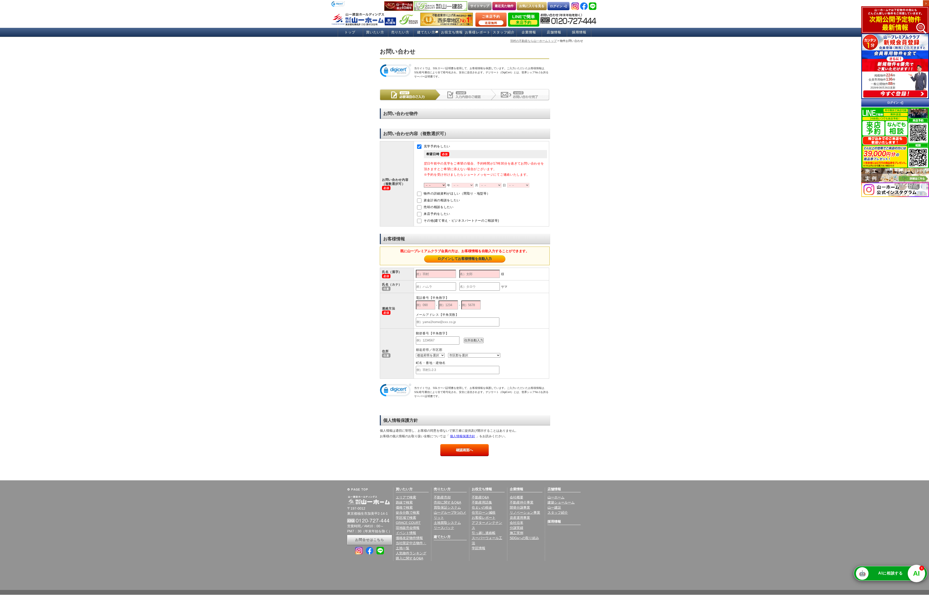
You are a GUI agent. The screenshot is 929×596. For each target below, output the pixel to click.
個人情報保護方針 (462, 436)
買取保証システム (447, 507)
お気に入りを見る (531, 6)
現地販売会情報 (408, 528)
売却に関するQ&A (447, 502)
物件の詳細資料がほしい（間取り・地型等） (456, 194)
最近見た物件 (504, 6)
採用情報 (579, 32)
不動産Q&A (480, 497)
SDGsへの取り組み (524, 538)
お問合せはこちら (369, 540)
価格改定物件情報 (409, 538)
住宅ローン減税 (483, 512)
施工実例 (516, 533)
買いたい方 (375, 32)
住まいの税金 (482, 507)
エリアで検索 (406, 497)
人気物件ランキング (411, 553)
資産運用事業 (520, 518)
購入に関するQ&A (409, 558)
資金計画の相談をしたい (441, 200)
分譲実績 (516, 528)
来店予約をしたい (436, 214)
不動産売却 (442, 497)
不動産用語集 (482, 502)
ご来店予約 (491, 20)
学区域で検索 (406, 518)
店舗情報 (554, 32)
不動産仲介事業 (521, 502)
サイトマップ (479, 6)
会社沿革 (516, 523)
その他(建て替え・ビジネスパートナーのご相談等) (461, 221)
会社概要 (516, 497)
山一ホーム (555, 497)
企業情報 (529, 32)
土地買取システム (447, 523)
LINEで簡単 (523, 19)
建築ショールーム (561, 502)
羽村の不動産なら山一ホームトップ (533, 41)
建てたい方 (426, 32)
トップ (350, 32)
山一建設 (554, 507)
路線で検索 (404, 502)
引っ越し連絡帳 (483, 533)
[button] (338, 4)
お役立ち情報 (452, 32)
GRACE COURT (408, 523)
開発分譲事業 (520, 507)
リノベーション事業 (525, 512)
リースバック (444, 528)
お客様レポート (477, 32)
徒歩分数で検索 (408, 512)
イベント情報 (406, 533)
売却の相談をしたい (438, 207)
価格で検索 (404, 507)
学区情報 (478, 548)
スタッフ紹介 (504, 32)
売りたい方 (400, 32)
